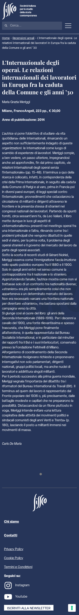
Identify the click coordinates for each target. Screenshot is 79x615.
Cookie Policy (13, 558)
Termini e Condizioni (18, 567)
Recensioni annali (23, 38)
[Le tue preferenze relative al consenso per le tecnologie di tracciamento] (72, 608)
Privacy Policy (13, 549)
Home (6, 38)
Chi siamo (11, 521)
